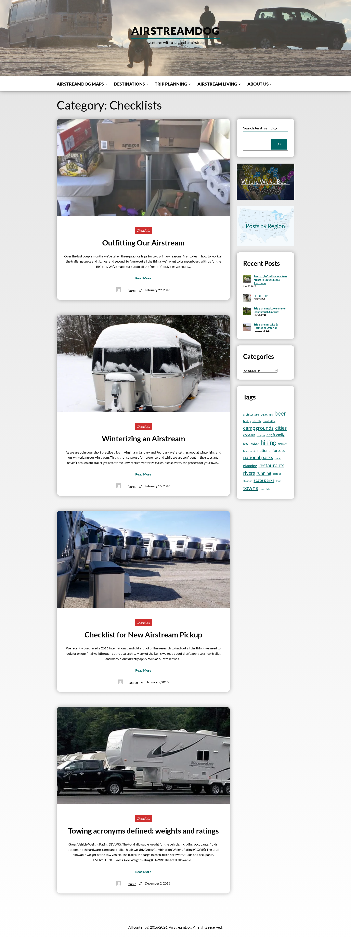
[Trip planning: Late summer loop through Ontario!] (247, 311)
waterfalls (265, 488)
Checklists (143, 230)
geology (254, 443)
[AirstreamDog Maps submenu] (106, 83)
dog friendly (275, 435)
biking (247, 421)
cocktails (249, 435)
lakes (245, 450)
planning (250, 466)
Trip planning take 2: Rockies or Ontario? (266, 326)
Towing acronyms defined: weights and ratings (143, 830)
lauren (132, 290)
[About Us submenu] (271, 83)
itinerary (282, 443)
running (264, 473)
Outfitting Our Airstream (143, 242)
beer (280, 413)
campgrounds (258, 428)
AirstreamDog (175, 30)
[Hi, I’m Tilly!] (247, 298)
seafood (277, 473)
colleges (261, 435)
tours (278, 481)
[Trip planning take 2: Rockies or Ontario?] (247, 327)
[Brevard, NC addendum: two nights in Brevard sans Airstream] (247, 279)
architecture (251, 414)
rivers (249, 473)
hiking (268, 442)
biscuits (256, 421)
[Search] (279, 144)
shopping (247, 481)
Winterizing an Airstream (143, 438)
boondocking (269, 421)
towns (250, 488)
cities (281, 428)
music (253, 451)
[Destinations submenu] (147, 83)
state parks (264, 480)
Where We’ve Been (265, 181)
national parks (258, 457)
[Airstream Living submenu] (239, 83)
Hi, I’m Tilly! (261, 295)
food (245, 443)
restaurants (271, 465)
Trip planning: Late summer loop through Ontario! (270, 310)
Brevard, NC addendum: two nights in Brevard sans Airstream (270, 280)
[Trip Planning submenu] (189, 83)
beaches (266, 414)
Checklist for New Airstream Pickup (143, 634)
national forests (271, 450)
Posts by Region (265, 226)
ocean (278, 458)
